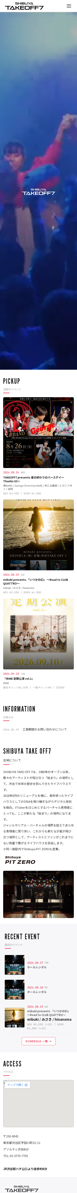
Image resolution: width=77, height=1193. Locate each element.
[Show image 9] (48, 915)
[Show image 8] (45, 915)
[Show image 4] (36, 915)
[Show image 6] (40, 915)
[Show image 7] (43, 915)
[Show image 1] (29, 915)
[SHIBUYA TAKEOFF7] (24, 6)
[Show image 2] (31, 915)
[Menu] (69, 6)
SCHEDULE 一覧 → (38, 1041)
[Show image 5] (38, 915)
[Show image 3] (33, 915)
